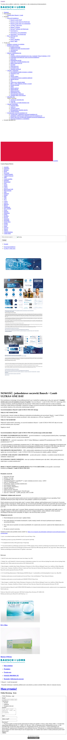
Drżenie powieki (14, 85)
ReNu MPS (13, 41)
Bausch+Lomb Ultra (16, 20)
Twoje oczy (7, 672)
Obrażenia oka (11, 96)
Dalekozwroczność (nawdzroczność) (19, 48)
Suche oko (13, 59)
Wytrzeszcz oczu (14, 73)
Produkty (7, 669)
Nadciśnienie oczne (15, 92)
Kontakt (6, 244)
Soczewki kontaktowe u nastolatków (19, 118)
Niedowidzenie (14, 89)
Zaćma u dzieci (14, 76)
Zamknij (3, 1)
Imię (3, 715)
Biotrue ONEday (15, 27)
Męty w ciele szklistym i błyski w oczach (21, 83)
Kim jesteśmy (8, 666)
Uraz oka (12, 101)
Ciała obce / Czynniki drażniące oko (19, 61)
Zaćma (12, 75)
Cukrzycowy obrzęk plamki (17, 82)
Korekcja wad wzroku (13, 45)
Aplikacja (6, 704)
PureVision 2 (14, 30)
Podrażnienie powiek (15, 60)
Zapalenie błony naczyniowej (18, 95)
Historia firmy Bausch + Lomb (15, 15)
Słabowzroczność (15, 91)
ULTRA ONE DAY (16, 25)
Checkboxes (5, 701)
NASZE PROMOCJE (11, 675)
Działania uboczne (8, 706)
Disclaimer (5, 722)
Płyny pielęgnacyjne (12, 36)
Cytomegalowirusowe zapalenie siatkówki (21, 78)
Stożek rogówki (14, 88)
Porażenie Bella (14, 105)
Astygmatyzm (14, 50)
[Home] (13, 9)
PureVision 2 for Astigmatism (18, 32)
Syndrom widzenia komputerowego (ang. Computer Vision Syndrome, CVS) (30, 56)
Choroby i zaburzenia (12, 70)
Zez (11, 80)
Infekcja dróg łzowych (16, 63)
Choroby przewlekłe (12, 104)
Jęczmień (12, 64)
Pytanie (4, 707)
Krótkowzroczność (15, 47)
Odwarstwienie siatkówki (17, 94)
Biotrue (12, 37)
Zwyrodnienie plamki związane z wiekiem (21, 72)
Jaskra (12, 86)
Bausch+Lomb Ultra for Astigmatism (20, 23)
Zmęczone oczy (14, 66)
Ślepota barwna (14, 79)
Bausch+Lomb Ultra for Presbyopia (20, 21)
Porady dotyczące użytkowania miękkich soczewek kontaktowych (27, 117)
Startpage (6, 12)
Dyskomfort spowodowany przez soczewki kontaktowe (24, 57)
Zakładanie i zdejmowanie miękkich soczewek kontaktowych (26, 115)
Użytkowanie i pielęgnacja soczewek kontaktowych (23, 114)
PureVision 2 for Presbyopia (18, 34)
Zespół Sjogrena (14, 111)
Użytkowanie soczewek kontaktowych (17, 113)
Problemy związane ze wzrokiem (15, 44)
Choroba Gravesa (15, 108)
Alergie (12, 54)
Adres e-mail (5, 719)
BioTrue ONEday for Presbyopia (19, 29)
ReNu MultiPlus (15, 39)
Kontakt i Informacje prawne (14, 679)
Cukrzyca (12, 107)
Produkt (6, 702)
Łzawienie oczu (14, 67)
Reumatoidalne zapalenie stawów (19, 110)
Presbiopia (13, 51)
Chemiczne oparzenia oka (17, 99)
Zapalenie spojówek (15, 69)
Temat (4, 698)
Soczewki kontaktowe (13, 18)
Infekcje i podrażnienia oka (14, 53)
